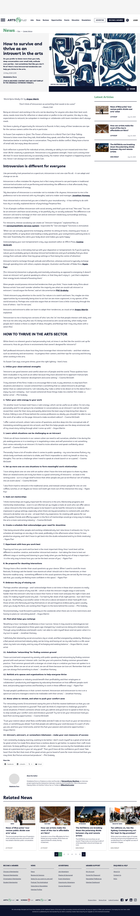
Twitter (126, 900)
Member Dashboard (93, 882)
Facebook (122, 900)
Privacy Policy (92, 900)
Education (75, 20)
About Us (117, 872)
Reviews (46, 20)
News (38, 20)
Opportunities (56, 20)
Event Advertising (64, 879)
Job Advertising (63, 872)
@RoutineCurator (67, 785)
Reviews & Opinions (37, 875)
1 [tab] (60, 854)
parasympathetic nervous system (23, 225)
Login (135, 20)
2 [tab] (64, 854)
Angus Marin (32, 99)
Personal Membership (10, 875)
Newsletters (86, 20)
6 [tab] (79, 854)
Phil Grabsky (62, 290)
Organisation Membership (12, 879)
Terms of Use (102, 900)
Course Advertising (64, 886)
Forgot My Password (93, 875)
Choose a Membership (10, 872)
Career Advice (27, 31)
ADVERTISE (100, 20)
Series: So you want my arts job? (42, 879)
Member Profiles (36, 890)
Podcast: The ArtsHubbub (39, 882)
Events (66, 20)
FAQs (115, 879)
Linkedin (131, 900)
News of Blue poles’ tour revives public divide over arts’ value (121, 109)
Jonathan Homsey (81, 195)
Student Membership (10, 882)
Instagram (135, 900)
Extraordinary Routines (70, 781)
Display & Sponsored (65, 875)
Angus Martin (81, 309)
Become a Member (116, 20)
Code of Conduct (113, 900)
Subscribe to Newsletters (39, 886)
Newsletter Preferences (94, 879)
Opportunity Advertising (66, 882)
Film (18, 31)
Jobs (32, 20)
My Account (90, 872)
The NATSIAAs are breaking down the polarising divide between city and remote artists (122, 148)
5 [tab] (75, 854)
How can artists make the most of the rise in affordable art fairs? (121, 127)
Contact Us (117, 875)
